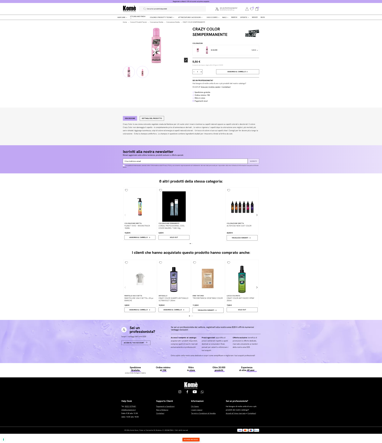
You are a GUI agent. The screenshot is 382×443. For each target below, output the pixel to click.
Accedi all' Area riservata (236, 413)
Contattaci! (226, 87)
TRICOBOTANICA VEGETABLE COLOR (208, 298)
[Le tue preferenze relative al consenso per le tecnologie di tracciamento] (3, 439)
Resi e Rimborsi (162, 410)
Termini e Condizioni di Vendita (203, 413)
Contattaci (160, 413)
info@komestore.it (128, 410)
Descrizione (130, 118)
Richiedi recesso (191, 440)
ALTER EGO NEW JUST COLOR (239, 226)
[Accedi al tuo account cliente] (247, 8)
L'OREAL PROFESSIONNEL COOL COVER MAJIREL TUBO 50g (172, 227)
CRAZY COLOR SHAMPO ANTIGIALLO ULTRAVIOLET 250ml (173, 299)
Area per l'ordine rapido (210, 87)
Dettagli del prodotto (152, 118)
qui (233, 10)
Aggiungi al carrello (236, 72)
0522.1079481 (130, 406)
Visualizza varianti (240, 238)
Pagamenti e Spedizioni (165, 406)
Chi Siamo (195, 406)
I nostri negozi (196, 410)
